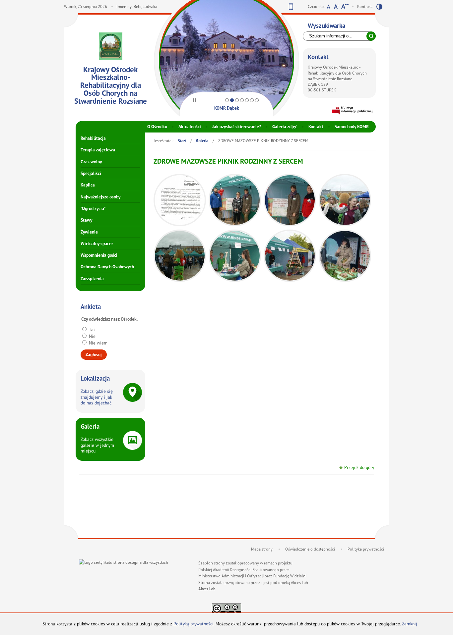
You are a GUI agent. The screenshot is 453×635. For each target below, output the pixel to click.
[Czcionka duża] (345, 7)
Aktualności (189, 127)
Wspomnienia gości (99, 255)
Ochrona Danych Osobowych (107, 267)
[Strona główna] (110, 47)
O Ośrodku (157, 127)
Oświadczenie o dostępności (310, 549)
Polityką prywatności (193, 624)
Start (182, 141)
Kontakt (315, 127)
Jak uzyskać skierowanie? (236, 127)
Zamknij (409, 624)
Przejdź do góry (359, 467)
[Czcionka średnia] (336, 7)
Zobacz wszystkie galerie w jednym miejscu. (97, 445)
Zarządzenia (92, 279)
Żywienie (89, 232)
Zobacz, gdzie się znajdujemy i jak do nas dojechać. (97, 397)
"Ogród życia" (93, 209)
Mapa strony (262, 549)
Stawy (86, 220)
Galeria (202, 141)
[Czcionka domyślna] (328, 7)
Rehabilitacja (93, 138)
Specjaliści (91, 174)
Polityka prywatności (366, 549)
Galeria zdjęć (284, 127)
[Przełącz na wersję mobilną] (291, 7)
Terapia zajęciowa (98, 150)
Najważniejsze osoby (100, 197)
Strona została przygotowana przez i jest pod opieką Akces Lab (253, 582)
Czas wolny (91, 162)
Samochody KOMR (352, 127)
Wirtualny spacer (97, 244)
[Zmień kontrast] (379, 7)
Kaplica (88, 185)
